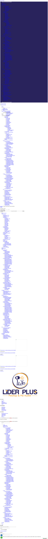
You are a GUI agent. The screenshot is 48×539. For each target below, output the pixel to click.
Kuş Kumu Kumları (5, 87)
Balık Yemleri (5, 12)
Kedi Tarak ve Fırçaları (7, 51)
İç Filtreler (6, 31)
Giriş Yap (5, 529)
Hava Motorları (5, 26)
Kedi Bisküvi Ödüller (7, 44)
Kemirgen (4, 195)
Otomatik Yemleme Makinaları (7, 33)
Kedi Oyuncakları (5, 47)
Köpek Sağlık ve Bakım (6, 81)
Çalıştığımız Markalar (4, 403)
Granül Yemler (6, 16)
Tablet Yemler (6, 13)
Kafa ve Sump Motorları (8, 32)
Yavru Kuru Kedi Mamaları (9, 142)
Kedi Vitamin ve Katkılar (8, 49)
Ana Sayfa (1, 206)
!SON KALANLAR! (4, 4)
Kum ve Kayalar (7, 10)
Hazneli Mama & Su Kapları (8, 307)
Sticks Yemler (6, 20)
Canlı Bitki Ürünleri (5, 21)
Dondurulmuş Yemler (7, 218)
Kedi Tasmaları (6, 166)
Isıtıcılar (4, 34)
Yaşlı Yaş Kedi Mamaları (8, 285)
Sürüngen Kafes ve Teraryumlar (7, 98)
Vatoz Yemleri (8, 118)
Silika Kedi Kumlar (7, 41)
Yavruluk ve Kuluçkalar (7, 125)
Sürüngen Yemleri (5, 99)
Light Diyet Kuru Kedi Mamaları (9, 255)
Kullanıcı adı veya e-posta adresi (4, 526)
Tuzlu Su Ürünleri (5, 246)
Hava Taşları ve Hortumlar (8, 27)
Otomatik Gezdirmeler (9, 183)
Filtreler (4, 234)
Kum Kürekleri (8, 171)
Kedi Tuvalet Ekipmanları (6, 64)
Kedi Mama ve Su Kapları (6, 46)
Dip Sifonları (4, 233)
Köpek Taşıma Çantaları (8, 188)
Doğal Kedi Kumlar (7, 42)
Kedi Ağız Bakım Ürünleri (9, 154)
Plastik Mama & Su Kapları (8, 262)
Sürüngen (4, 200)
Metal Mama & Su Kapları (8, 55)
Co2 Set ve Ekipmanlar (9, 25)
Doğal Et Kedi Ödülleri (7, 265)
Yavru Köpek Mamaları (7, 71)
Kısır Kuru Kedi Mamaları (8, 39)
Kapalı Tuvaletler (7, 66)
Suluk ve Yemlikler (5, 96)
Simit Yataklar (6, 289)
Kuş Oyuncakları (5, 330)
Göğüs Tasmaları (7, 276)
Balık (2, 5)
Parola (1, 528)
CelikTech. (10, 421)
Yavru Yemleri (6, 14)
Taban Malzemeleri (5, 338)
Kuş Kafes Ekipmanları (7, 190)
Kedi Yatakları (5, 287)
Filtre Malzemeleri (7, 30)
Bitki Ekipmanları (7, 22)
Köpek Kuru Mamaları (6, 69)
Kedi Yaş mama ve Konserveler (9, 147)
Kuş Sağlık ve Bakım (5, 88)
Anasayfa (3, 400)
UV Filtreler (6, 28)
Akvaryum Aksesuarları (6, 215)
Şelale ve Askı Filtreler (8, 29)
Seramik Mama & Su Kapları (8, 57)
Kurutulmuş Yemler (7, 17)
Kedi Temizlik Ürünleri (7, 272)
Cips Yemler (6, 15)
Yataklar (4, 52)
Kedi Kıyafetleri (5, 61)
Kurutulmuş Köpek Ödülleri (8, 300)
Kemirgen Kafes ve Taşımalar (7, 92)
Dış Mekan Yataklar (7, 53)
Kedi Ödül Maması (5, 43)
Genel (2, 3)
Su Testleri (4, 245)
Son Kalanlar (3, 333)
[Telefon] (1, 535)
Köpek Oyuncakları (7, 80)
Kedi (2, 35)
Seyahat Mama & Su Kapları (8, 58)
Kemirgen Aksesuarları (6, 91)
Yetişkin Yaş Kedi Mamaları (8, 286)
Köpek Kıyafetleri (7, 79)
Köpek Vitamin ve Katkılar (8, 82)
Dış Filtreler (7, 451)
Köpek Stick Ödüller (8, 497)
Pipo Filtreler (8, 137)
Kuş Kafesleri (5, 86)
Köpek (2, 295)
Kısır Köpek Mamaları (7, 72)
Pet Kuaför (3, 416)
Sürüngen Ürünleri (4, 409)
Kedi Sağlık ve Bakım (6, 48)
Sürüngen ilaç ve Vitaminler (6, 336)
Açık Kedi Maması (7, 37)
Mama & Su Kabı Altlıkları (8, 259)
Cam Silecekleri (7, 6)
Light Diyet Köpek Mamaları (8, 303)
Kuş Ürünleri (3, 408)
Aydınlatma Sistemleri (9, 113)
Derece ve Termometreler (8, 8)
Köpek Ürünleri (3, 407)
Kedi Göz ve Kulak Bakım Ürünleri (9, 50)
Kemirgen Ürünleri (4, 410)
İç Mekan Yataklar (7, 54)
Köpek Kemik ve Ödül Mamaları (9, 178)
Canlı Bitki (7, 24)
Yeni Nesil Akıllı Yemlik (6, 90)
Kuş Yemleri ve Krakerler (6, 89)
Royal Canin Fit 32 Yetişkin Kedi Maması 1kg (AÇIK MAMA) (7, 352)
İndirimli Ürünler (5, 108)
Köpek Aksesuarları (5, 77)
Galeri (2, 401)
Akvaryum (4, 214)
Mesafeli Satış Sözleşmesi (5, 413)
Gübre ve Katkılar (10, 130)
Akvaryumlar (4, 11)
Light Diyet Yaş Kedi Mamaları (9, 284)
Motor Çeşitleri (5, 241)
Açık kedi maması (7, 254)
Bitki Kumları (6, 228)
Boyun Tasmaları (7, 62)
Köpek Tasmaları (8, 502)
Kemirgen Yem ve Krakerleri (6, 95)
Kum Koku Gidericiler (7, 68)
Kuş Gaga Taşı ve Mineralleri (7, 85)
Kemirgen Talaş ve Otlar (6, 93)
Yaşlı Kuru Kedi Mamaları (8, 256)
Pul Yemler (6, 19)
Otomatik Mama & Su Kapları (8, 56)
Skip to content (2, 0)
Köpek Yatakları (7, 78)
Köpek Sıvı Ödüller (7, 75)
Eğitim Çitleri (6, 83)
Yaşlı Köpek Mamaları (7, 304)
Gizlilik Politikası (4, 414)
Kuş (2, 84)
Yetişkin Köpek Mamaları (9, 176)
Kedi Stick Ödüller (7, 45)
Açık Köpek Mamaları (7, 70)
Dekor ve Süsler (7, 9)
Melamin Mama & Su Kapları (8, 159)
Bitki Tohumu (8, 23)
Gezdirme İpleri (7, 63)
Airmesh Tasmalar (7, 274)
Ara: (2, 422)
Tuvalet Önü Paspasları (8, 67)
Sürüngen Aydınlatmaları (6, 97)
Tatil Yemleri (7, 120)
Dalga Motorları (7, 7)
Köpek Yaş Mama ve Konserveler (7, 73)
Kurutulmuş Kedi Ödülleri (8, 268)
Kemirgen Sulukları (5, 292)
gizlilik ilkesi (26, 536)
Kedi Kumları (6, 40)
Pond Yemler (6, 18)
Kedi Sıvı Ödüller (8, 149)
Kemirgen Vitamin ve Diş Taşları (7, 94)
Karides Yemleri (7, 220)
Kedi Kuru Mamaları (5, 36)
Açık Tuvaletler (7, 65)
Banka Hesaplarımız (4, 402)
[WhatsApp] (1, 537)
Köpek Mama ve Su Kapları (6, 76)
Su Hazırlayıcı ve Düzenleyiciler (9, 456)
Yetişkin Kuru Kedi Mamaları (8, 38)
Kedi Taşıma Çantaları (6, 60)
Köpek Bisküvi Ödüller (7, 74)
